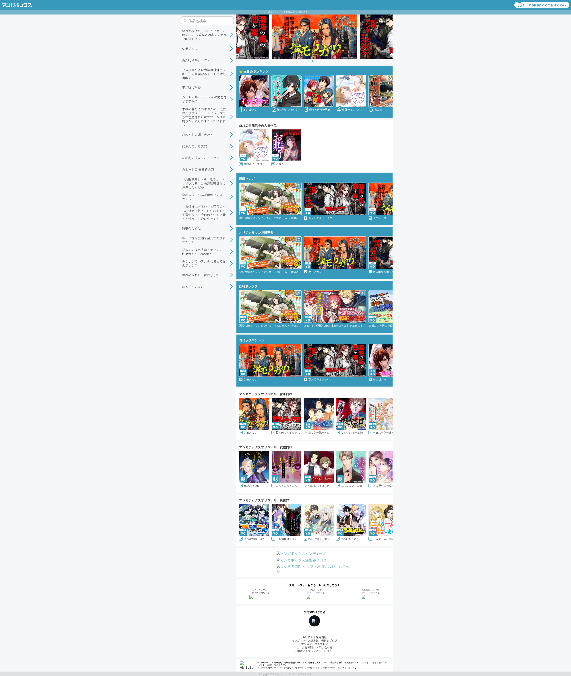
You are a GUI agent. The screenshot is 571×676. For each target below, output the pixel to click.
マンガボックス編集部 (305, 640)
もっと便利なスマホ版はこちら (544, 5)
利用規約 (299, 651)
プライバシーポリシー (321, 651)
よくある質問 (305, 647)
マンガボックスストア (314, 644)
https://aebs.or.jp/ (331, 667)
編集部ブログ (329, 640)
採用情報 (321, 637)
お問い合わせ (324, 647)
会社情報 (307, 637)
